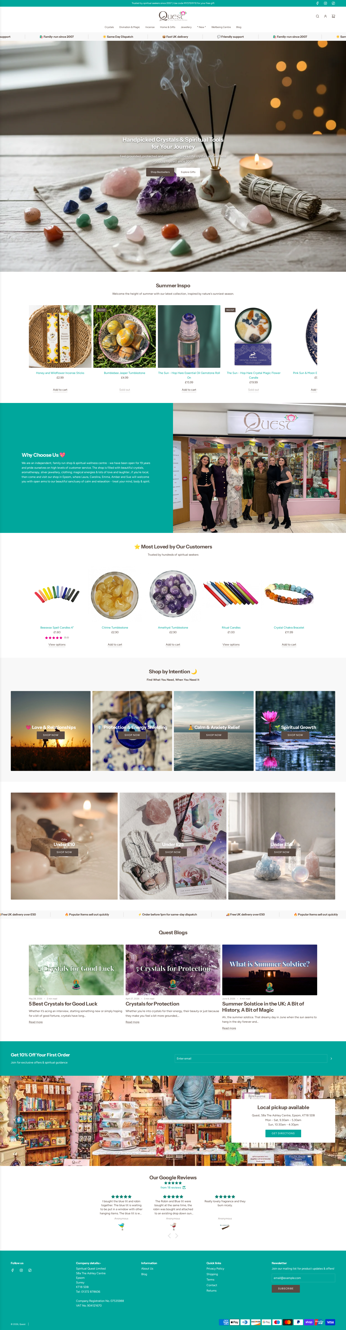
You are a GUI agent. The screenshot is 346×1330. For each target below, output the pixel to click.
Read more (36, 1022)
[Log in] (325, 16)
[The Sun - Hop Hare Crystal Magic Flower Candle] (253, 336)
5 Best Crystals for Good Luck (63, 1004)
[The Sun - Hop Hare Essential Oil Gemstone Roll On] (189, 336)
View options (56, 644)
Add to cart (60, 389)
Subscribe (286, 1288)
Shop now (50, 735)
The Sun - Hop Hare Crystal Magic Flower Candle (253, 375)
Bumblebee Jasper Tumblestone (124, 373)
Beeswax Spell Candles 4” (57, 627)
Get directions (283, 1133)
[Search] (317, 16)
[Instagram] (325, 3)
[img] (173, 1183)
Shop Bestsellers (160, 171)
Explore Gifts (188, 171)
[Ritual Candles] (231, 594)
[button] (33, 349)
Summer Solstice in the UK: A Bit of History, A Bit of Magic (263, 1007)
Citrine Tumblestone (115, 627)
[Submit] (331, 1059)
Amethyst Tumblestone (173, 627)
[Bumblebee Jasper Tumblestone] (124, 336)
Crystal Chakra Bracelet (289, 627)
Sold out (124, 389)
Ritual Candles (231, 627)
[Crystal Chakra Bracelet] (289, 594)
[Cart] (333, 16)
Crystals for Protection (152, 1004)
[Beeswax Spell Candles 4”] (57, 594)
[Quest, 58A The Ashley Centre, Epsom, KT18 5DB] (173, 1121)
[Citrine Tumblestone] (115, 594)
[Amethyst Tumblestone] (173, 594)
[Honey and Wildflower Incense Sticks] (60, 336)
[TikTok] (333, 3)
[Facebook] (317, 3)
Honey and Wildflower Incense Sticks (60, 373)
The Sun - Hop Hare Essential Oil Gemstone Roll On (189, 375)
